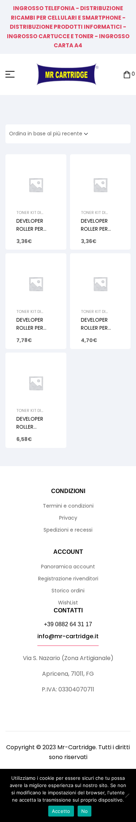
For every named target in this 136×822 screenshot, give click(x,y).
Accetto (61, 811)
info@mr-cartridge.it (68, 636)
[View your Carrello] (127, 74)
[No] (127, 795)
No (84, 811)
